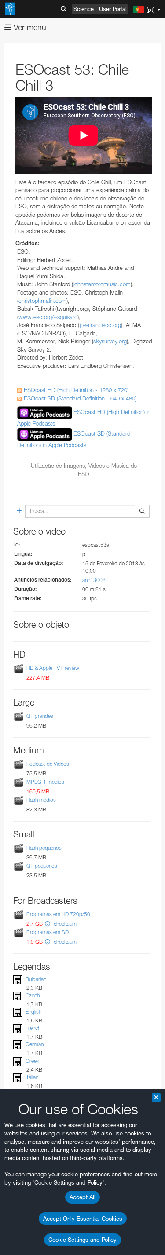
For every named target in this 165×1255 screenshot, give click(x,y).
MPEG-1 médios (45, 781)
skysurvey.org (110, 341)
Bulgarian (36, 979)
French (33, 1028)
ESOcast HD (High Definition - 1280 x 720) (75, 389)
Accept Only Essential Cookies (82, 1218)
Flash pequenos (44, 847)
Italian (32, 1077)
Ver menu (28, 27)
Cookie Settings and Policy (82, 1239)
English (33, 1011)
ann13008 (94, 580)
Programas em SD (47, 932)
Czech (33, 995)
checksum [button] (64, 923)
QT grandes (39, 716)
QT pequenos (41, 865)
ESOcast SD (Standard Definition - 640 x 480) (79, 398)
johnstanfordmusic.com (102, 283)
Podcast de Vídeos (47, 763)
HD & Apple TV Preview (52, 668)
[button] (47, 923)
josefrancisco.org (100, 324)
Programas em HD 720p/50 (58, 914)
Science (83, 8)
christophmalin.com (42, 300)
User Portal (113, 8)
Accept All (82, 1196)
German (35, 1044)
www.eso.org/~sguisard (47, 316)
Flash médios (41, 800)
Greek (32, 1061)
